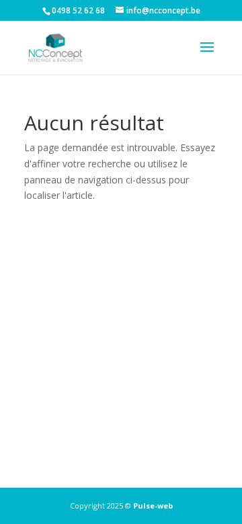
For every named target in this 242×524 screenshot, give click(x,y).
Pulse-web (153, 505)
